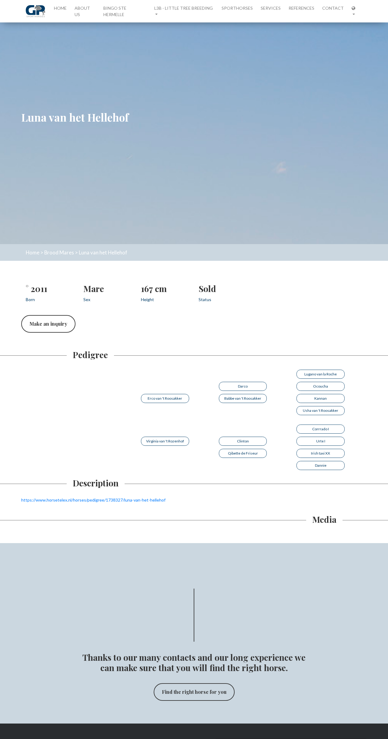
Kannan (320, 398)
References (301, 8)
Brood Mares (59, 252)
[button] (355, 11)
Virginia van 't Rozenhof (165, 441)
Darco (243, 386)
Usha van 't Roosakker (320, 410)
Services (271, 8)
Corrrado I (320, 429)
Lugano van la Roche (320, 374)
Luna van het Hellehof (103, 252)
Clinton (243, 441)
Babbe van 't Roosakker (242, 398)
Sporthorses (237, 8)
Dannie (320, 465)
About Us (82, 11)
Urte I (320, 441)
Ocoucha (320, 386)
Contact (333, 8)
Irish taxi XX (320, 453)
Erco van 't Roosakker (165, 398)
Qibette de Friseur (243, 453)
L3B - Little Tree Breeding (183, 8)
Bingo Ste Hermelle (114, 11)
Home (61, 8)
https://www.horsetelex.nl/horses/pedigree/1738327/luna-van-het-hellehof (93, 499)
